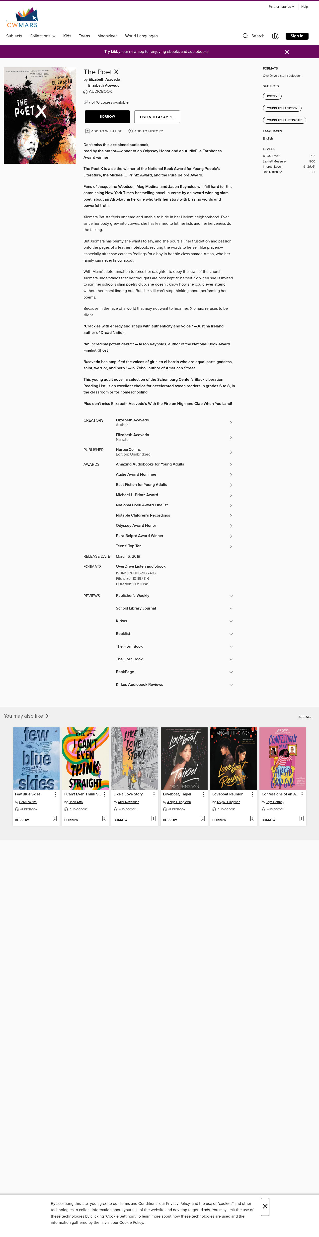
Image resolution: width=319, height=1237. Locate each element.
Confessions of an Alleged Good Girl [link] (280, 794)
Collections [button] (41, 36)
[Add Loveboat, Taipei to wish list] (203, 819)
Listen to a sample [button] (157, 117)
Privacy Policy (178, 1203)
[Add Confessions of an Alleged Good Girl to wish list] (301, 819)
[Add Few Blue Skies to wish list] (55, 819)
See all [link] (305, 717)
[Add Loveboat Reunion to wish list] (252, 819)
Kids (67, 36)
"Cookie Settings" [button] (120, 1216)
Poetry (272, 96)
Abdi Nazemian (128, 802)
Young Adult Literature (284, 120)
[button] (282, 7)
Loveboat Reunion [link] (227, 794)
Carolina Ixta (28, 802)
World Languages (141, 36)
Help (304, 7)
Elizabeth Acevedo (104, 79)
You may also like (24, 716)
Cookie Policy (131, 1222)
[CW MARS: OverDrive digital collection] (22, 17)
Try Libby (112, 51)
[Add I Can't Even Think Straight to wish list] (104, 819)
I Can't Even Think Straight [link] (83, 794)
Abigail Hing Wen (179, 802)
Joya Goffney (275, 802)
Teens (84, 36)
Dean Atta (76, 802)
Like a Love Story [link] (128, 794)
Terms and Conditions (138, 1203)
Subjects (14, 36)
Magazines (107, 36)
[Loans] (275, 37)
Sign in (297, 36)
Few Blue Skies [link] (27, 794)
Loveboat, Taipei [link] (177, 794)
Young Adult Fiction (282, 108)
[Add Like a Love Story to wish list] (153, 819)
